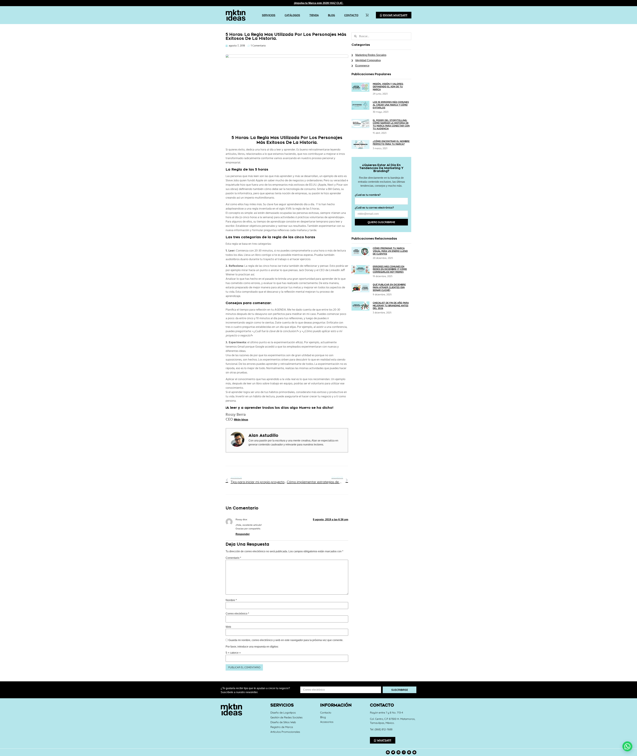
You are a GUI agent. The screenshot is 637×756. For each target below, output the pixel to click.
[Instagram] (404, 752)
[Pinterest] (409, 752)
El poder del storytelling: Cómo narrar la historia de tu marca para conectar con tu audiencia (391, 124)
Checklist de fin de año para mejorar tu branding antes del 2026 (391, 305)
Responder (243, 534)
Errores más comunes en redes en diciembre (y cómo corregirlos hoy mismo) (390, 269)
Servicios (268, 15)
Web (228, 627)
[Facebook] (388, 752)
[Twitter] (393, 752)
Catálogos (292, 15)
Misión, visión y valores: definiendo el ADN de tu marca (388, 86)
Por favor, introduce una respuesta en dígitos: (252, 646)
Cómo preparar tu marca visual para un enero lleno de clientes (390, 251)
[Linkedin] (398, 752)
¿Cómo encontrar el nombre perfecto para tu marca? (391, 142)
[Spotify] (414, 752)
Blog (331, 15)
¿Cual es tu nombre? (368, 194)
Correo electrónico (237, 613)
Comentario (233, 558)
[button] (627, 746)
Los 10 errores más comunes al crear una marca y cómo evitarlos (391, 105)
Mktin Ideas (241, 419)
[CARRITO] (367, 15)
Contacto (351, 15)
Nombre (231, 600)
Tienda (314, 15)
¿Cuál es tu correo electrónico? (374, 207)
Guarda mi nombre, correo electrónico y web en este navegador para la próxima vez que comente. (285, 640)
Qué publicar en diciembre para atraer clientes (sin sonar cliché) (389, 287)
